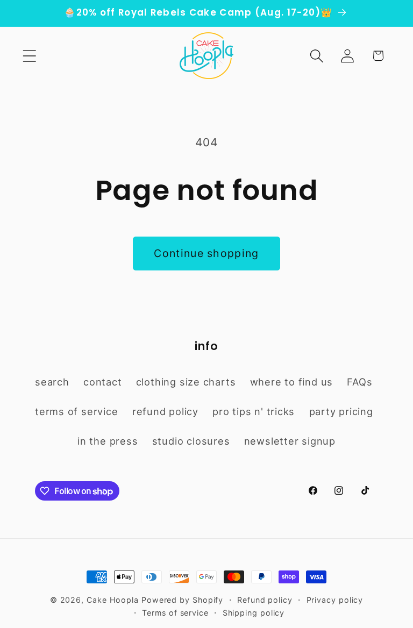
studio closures (191, 441)
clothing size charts (186, 382)
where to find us (291, 382)
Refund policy (265, 599)
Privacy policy (335, 599)
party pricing (341, 411)
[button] (29, 55)
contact (102, 382)
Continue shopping (206, 253)
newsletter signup (290, 441)
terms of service (76, 411)
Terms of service (175, 612)
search (52, 382)
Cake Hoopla (113, 599)
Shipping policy (254, 612)
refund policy (165, 411)
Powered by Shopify (182, 599)
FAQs (359, 382)
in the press (107, 441)
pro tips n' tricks (253, 411)
